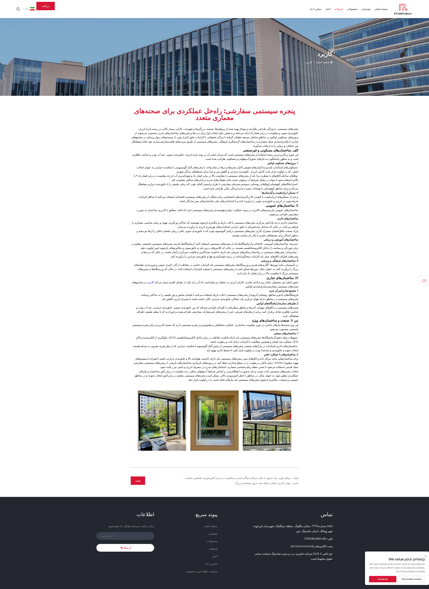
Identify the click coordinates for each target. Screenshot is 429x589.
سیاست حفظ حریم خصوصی (202, 571)
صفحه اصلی (380, 9)
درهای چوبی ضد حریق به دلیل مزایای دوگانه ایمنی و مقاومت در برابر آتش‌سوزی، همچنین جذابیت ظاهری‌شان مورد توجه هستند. (221, 477)
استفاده (338, 9)
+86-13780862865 (315, 538)
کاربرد (308, 62)
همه (137, 480)
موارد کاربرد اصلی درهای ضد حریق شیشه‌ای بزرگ (263, 483)
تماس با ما (315, 9)
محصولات (352, 9)
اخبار (327, 9)
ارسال (127, 548)
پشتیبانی (365, 9)
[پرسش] (424, 281)
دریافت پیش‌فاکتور (46, 7)
